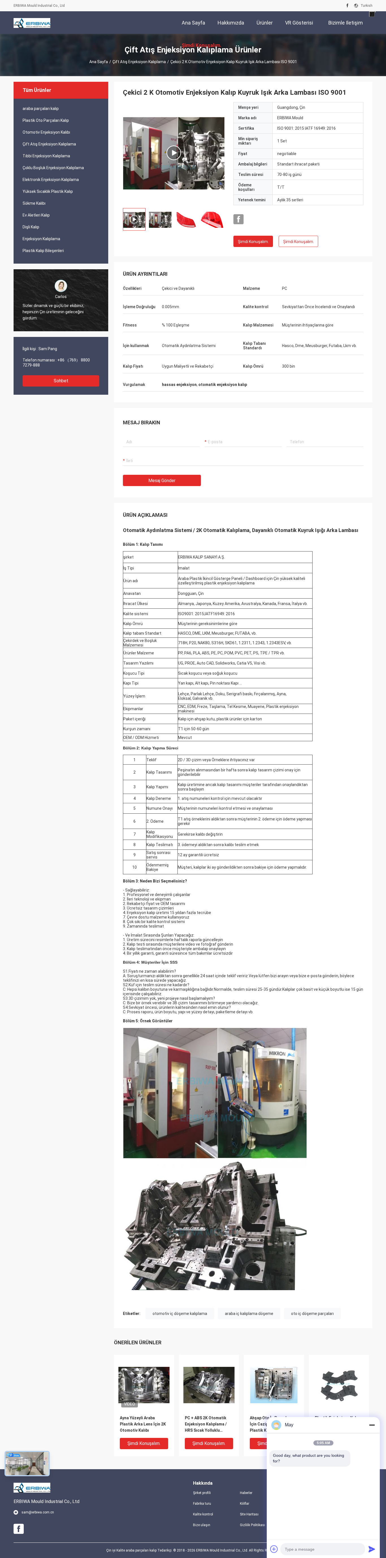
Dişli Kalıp (31, 227)
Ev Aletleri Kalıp (36, 215)
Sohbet (61, 380)
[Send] (371, 1549)
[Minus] (371, 1425)
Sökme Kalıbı (34, 203)
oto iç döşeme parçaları (312, 1313)
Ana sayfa (98, 61)
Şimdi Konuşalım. (253, 241)
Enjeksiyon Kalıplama (41, 239)
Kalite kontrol (203, 1514)
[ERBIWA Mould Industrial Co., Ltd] (32, 22)
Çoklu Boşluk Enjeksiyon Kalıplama (53, 167)
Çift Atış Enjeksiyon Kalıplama (139, 61)
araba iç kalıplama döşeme (249, 1313)
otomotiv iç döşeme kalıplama (180, 1313)
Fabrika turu (202, 1504)
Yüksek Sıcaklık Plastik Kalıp (48, 191)
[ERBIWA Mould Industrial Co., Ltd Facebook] (347, 5)
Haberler (246, 1493)
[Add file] (274, 1549)
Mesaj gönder (161, 480)
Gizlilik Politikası (252, 1525)
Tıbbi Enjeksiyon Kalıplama (46, 156)
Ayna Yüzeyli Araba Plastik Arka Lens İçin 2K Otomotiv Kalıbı (143, 1424)
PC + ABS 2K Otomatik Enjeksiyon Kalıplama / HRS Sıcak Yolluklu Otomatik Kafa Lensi (206, 1424)
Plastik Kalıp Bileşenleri (43, 250)
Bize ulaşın (201, 1525)
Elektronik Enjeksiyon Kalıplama (51, 179)
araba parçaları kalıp (41, 108)
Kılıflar (244, 1504)
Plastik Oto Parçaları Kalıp (46, 120)
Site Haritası (249, 1514)
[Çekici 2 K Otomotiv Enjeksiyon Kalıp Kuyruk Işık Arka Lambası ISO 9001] (174, 153)
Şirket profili (202, 1493)
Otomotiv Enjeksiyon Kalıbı (46, 132)
